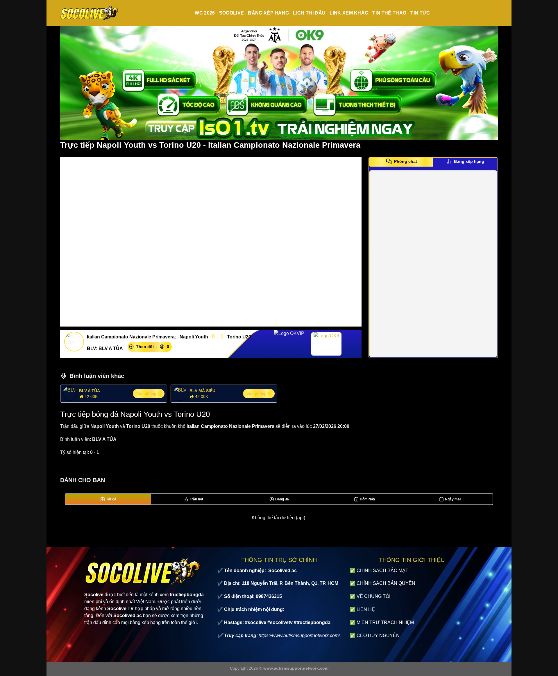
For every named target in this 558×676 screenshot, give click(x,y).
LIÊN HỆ (366, 609)
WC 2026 (205, 12)
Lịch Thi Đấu (309, 12)
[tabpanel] (433, 263)
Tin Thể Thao (389, 12)
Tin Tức (420, 12)
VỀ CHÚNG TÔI (373, 596)
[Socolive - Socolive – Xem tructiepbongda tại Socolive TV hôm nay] (89, 13)
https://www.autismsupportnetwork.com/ (299, 635)
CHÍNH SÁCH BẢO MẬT (382, 570)
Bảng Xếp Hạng (268, 12)
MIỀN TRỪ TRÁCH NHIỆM (385, 622)
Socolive (231, 12)
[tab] (401, 161)
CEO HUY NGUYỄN (378, 635)
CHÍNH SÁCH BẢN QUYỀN (386, 583)
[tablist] (433, 163)
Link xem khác (349, 12)
